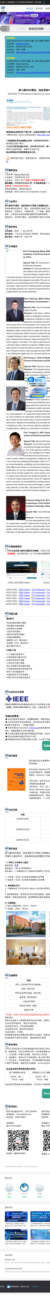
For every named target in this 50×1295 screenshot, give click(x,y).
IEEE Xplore (24, 590)
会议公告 (39, 8)
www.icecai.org (22, 44)
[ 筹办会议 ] (35, 1286)
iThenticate (34, 728)
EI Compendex (38, 590)
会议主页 (29, 8)
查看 (16, 865)
